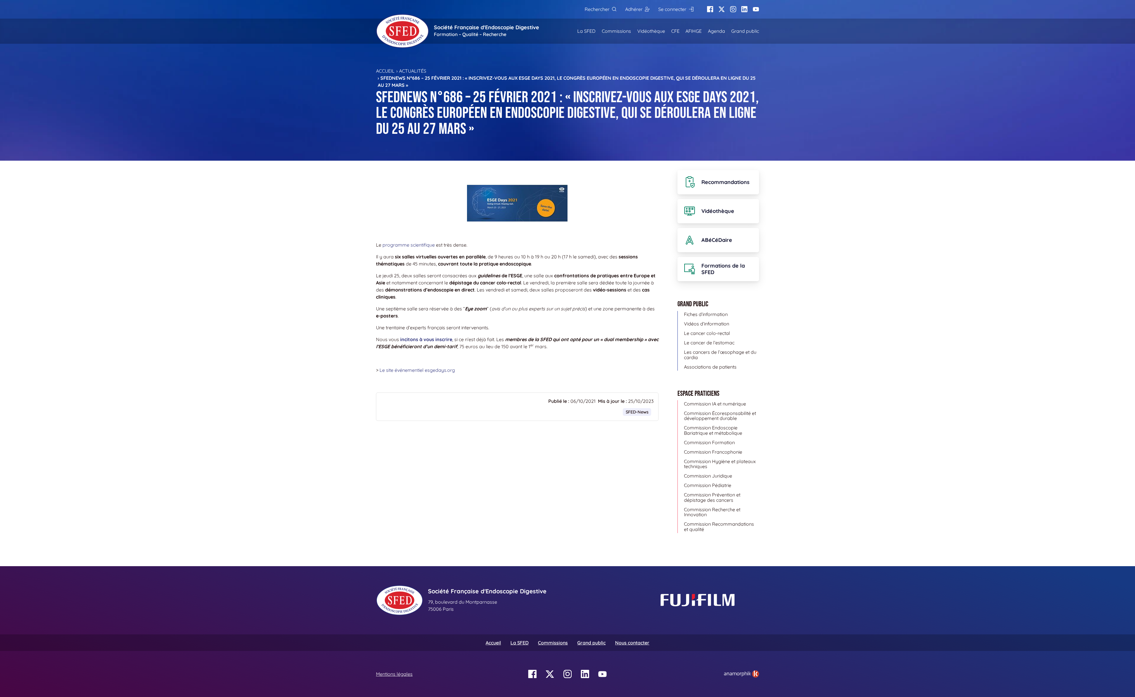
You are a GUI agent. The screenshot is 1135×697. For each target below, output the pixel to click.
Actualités (412, 71)
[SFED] (402, 31)
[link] (741, 674)
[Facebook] (710, 9)
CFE (675, 31)
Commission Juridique (708, 476)
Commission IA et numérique (715, 404)
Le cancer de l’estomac (709, 343)
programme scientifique (408, 245)
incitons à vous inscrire (426, 339)
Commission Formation (709, 442)
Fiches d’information (706, 314)
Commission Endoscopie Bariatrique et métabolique (713, 430)
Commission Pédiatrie (707, 485)
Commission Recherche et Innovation (712, 512)
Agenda (716, 31)
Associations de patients (710, 367)
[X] (722, 9)
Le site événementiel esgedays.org (417, 370)
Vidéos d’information (706, 324)
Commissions (616, 31)
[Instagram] (733, 9)
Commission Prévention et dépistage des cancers (712, 497)
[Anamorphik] (741, 673)
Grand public (745, 31)
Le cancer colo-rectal (707, 333)
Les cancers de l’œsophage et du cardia (720, 354)
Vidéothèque (651, 31)
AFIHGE (693, 31)
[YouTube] (756, 9)
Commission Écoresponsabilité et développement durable (720, 415)
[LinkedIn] (744, 9)
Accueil (385, 71)
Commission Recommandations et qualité (719, 526)
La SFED (586, 31)
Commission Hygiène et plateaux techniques (720, 464)
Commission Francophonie (713, 452)
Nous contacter (632, 643)
